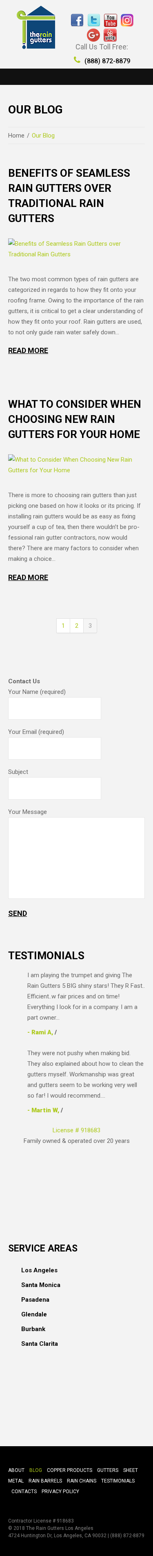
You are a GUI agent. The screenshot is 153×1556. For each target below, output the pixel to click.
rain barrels (45, 1481)
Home (16, 135)
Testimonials (118, 1481)
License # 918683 (76, 1130)
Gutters (107, 1470)
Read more (28, 351)
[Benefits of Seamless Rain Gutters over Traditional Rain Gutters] (76, 249)
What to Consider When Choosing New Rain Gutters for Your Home (74, 419)
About (16, 1470)
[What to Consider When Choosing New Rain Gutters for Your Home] (76, 465)
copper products (69, 1470)
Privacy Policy (60, 1491)
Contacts (24, 1491)
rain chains (81, 1481)
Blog (35, 1470)
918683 (65, 1521)
